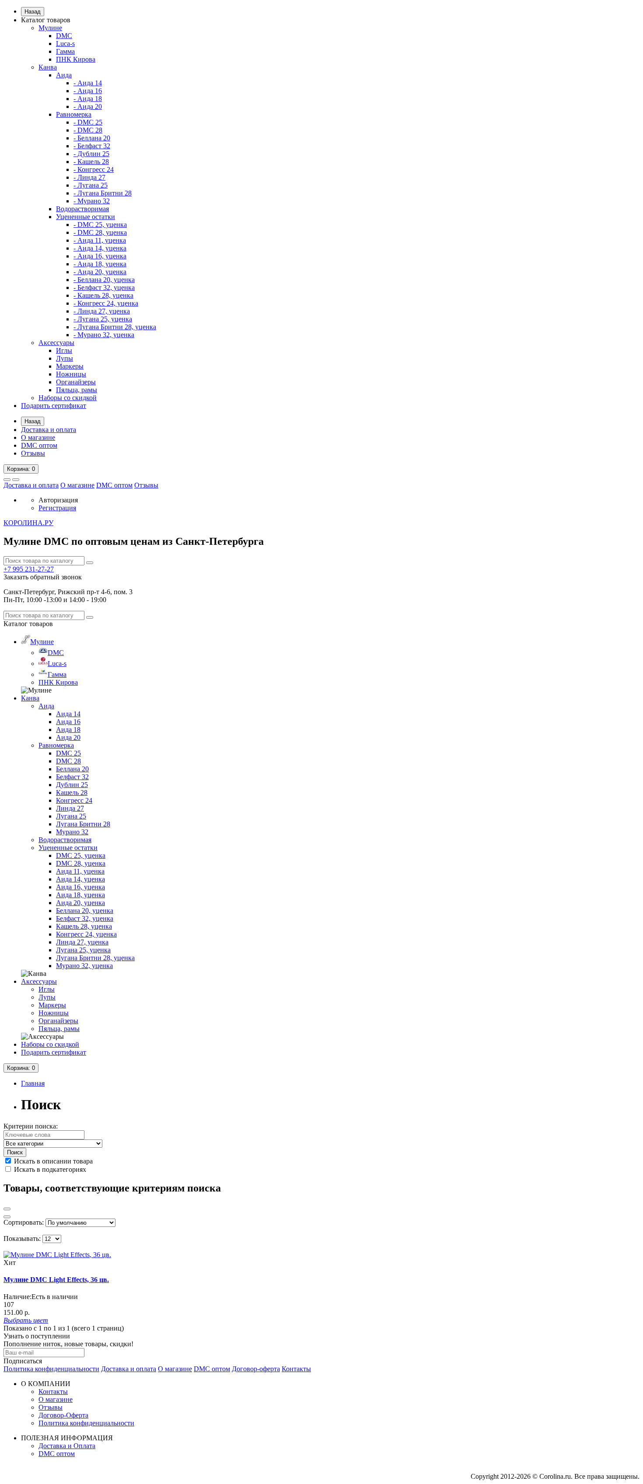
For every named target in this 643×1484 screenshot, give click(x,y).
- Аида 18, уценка (99, 264)
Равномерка (73, 114)
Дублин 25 (72, 784)
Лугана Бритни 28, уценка (95, 957)
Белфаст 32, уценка (84, 918)
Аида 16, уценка (80, 887)
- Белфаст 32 (91, 146)
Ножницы (71, 374)
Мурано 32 (72, 832)
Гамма (65, 51)
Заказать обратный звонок (42, 577)
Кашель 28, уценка (84, 926)
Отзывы (33, 453)
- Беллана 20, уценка (104, 279)
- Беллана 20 (91, 138)
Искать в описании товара (52, 1161)
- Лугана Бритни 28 (102, 193)
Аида (64, 75)
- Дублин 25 (91, 153)
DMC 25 (68, 753)
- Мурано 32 (91, 201)
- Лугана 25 (90, 185)
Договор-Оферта (63, 1415)
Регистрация (57, 508)
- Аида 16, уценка (99, 256)
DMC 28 (68, 761)
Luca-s (65, 43)
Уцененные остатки (85, 216)
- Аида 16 (87, 90)
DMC (64, 35)
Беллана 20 (72, 769)
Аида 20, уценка (80, 902)
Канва (47, 67)
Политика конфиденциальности (51, 1369)
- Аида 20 (87, 106)
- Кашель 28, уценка (103, 295)
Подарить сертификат (53, 405)
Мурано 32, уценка (84, 965)
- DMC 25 (87, 122)
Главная (33, 1083)
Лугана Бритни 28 (83, 824)
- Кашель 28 (91, 161)
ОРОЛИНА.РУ (28, 522)
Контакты (296, 1369)
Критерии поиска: (30, 1126)
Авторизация (58, 500)
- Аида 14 (87, 83)
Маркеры (70, 366)
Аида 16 (68, 721)
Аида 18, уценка (80, 895)
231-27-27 (28, 569)
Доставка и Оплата (66, 1445)
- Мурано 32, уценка (103, 334)
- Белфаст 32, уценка (104, 287)
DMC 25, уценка (80, 855)
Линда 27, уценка (82, 942)
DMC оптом (39, 445)
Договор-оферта (256, 1369)
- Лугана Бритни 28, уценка (114, 327)
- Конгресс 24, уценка (105, 303)
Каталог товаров (45, 20)
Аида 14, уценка (80, 879)
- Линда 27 (89, 177)
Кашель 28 (71, 792)
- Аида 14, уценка (99, 248)
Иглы (64, 350)
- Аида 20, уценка (99, 271)
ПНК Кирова (75, 59)
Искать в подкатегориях (49, 1169)
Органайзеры (76, 382)
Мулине (50, 27)
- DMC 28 (87, 130)
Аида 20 (68, 737)
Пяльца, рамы (76, 390)
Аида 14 (68, 714)
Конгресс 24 (74, 800)
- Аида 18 (87, 98)
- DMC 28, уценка (100, 232)
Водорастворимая (82, 208)
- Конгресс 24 (93, 169)
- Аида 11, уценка (99, 240)
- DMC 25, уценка (100, 224)
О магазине (38, 437)
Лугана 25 (71, 816)
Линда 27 (70, 808)
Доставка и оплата (48, 429)
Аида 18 (68, 729)
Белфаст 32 (72, 776)
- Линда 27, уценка (101, 311)
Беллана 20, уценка (84, 910)
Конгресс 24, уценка (86, 934)
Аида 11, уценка (80, 871)
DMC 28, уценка (80, 863)
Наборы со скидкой (67, 397)
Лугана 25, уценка (83, 950)
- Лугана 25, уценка (102, 319)
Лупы (64, 358)
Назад (32, 11)
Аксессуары (56, 342)
